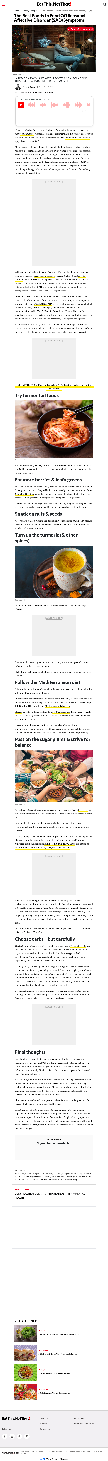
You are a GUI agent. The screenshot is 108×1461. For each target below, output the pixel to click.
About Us (44, 1418)
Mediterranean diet (61, 711)
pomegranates (27, 133)
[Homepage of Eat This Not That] (16, 1418)
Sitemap (43, 1423)
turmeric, (52, 662)
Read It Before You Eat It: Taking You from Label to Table (42, 847)
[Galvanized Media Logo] (10, 1453)
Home (16, 10)
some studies (27, 272)
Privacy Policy (80, 1418)
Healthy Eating (29, 10)
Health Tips (65, 1193)
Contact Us (45, 1429)
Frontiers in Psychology (61, 904)
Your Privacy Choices (57, 1459)
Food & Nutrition (44, 1193)
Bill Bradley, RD (23, 706)
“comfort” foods (78, 945)
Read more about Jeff (69, 1179)
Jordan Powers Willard (39, 92)
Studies (18, 711)
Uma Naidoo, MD (43, 303)
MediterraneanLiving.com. (57, 705)
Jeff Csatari (31, 87)
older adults (29, 719)
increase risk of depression (62, 725)
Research (19, 823)
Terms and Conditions (84, 1423)
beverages (83, 809)
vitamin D (84, 1100)
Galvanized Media (40, 1452)
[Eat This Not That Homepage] (54, 4)
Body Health (23, 1193)
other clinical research (44, 275)
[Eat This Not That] (54, 1139)
